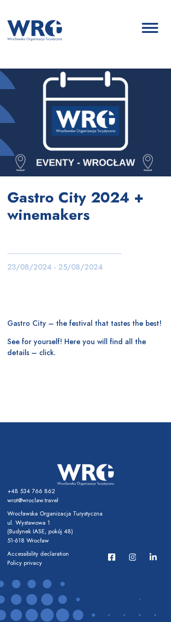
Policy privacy (24, 562)
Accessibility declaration (38, 553)
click (46, 352)
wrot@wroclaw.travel (32, 500)
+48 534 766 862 (31, 491)
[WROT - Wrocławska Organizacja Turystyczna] (34, 29)
